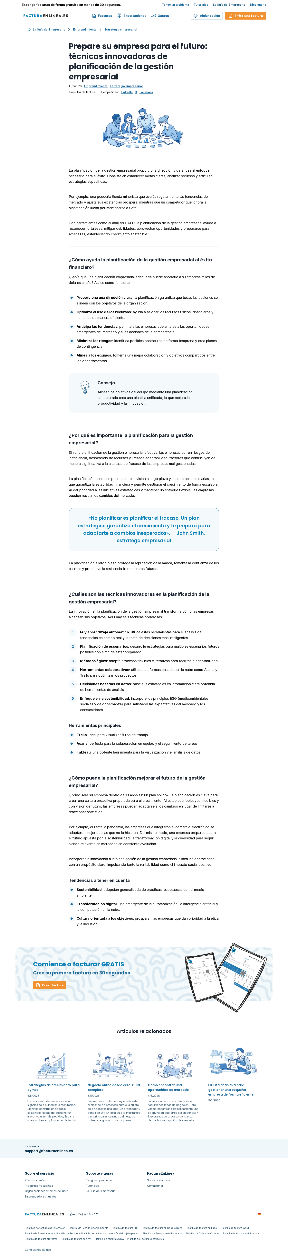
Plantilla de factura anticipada (240, 1233)
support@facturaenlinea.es (49, 1151)
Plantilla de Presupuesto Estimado (162, 1233)
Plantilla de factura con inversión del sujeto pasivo (110, 1233)
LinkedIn (127, 92)
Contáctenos (155, 1185)
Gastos (163, 16)
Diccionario (258, 4)
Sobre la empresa (158, 1180)
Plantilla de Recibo (67, 1233)
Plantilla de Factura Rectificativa (145, 1238)
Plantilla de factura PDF (125, 1227)
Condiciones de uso (38, 1249)
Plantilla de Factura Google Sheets (88, 1227)
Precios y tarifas (35, 1180)
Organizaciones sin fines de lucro (46, 1191)
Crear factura (53, 985)
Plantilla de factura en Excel (201, 1227)
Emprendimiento (85, 29)
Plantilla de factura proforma (41, 1238)
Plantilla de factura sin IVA (109, 1238)
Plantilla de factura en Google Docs (162, 1227)
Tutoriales (201, 4)
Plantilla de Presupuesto (39, 1233)
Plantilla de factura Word (235, 1227)
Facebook (146, 92)
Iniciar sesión (209, 16)
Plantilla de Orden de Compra (202, 1233)
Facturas (105, 16)
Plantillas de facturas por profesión (45, 1227)
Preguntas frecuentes (39, 1185)
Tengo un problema (175, 4)
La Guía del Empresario (229, 4)
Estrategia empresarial (120, 29)
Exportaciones (134, 16)
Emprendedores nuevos (40, 1196)
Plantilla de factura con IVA (76, 1238)
